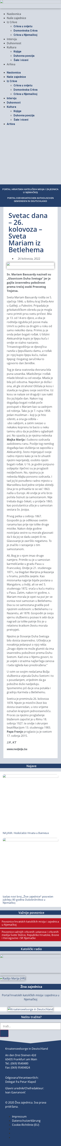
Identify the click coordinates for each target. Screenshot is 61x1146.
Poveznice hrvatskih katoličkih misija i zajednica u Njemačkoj (30, 923)
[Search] (4, 1033)
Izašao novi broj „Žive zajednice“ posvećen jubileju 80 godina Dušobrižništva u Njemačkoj (28, 899)
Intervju (12, 39)
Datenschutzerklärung (26, 1121)
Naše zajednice (16, 18)
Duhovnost (14, 43)
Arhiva (11, 64)
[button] (30, 68)
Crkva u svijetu (23, 26)
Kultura (11, 47)
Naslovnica (14, 14)
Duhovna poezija (24, 55)
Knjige (17, 51)
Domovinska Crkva (25, 30)
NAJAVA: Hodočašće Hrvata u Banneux (26, 833)
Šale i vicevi (21, 60)
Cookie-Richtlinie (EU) (25, 1125)
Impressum (19, 1116)
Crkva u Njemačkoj (25, 35)
